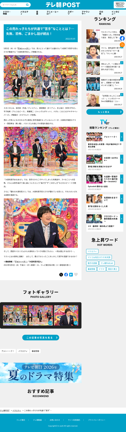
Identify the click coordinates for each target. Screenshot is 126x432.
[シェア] (66, 274)
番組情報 (35, 351)
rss (122, 44)
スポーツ (71, 12)
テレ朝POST (63, 4)
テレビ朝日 (20, 420)
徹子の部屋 (92, 263)
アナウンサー (86, 12)
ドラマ (101, 269)
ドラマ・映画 (7, 12)
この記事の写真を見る (39, 337)
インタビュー (115, 12)
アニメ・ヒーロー (52, 12)
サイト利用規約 (74, 420)
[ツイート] (61, 274)
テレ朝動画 (37, 420)
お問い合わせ (55, 420)
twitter (122, 31)
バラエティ (24, 12)
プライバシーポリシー (96, 420)
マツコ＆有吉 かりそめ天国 (99, 257)
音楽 (37, 12)
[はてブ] (71, 274)
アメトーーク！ (24, 48)
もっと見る (104, 111)
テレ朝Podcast (107, 263)
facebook (122, 38)
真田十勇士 (112, 269)
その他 (101, 12)
